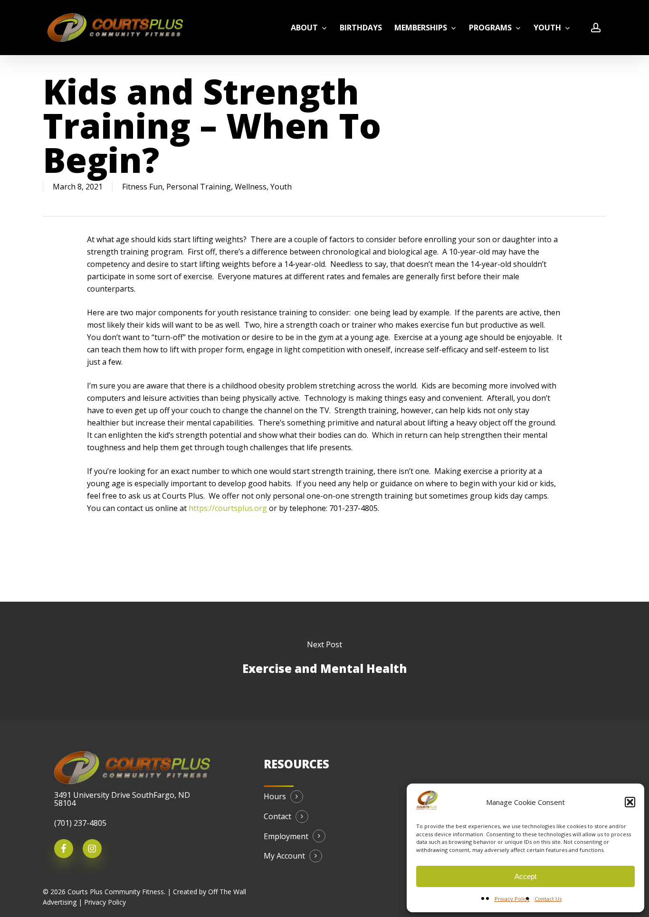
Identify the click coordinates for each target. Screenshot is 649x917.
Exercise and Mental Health (324, 661)
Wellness (251, 186)
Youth (281, 186)
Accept (525, 876)
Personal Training (198, 186)
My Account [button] (284, 856)
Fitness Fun (142, 186)
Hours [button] (275, 797)
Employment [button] (286, 836)
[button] (630, 802)
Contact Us (548, 898)
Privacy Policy (512, 898)
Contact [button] (277, 817)
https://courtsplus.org (228, 508)
